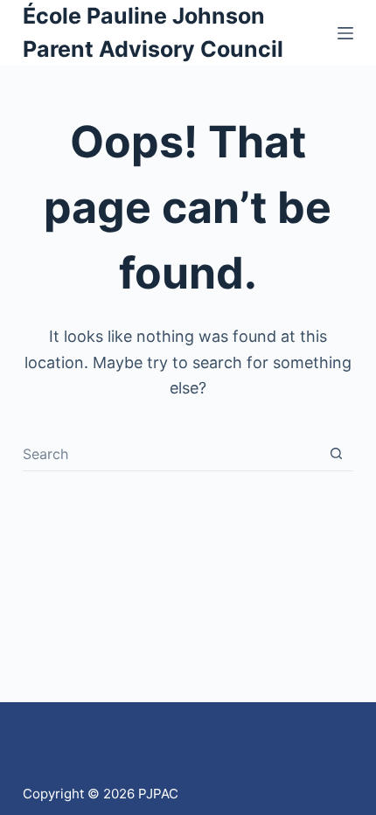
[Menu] (345, 33)
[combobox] (171, 453)
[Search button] (336, 453)
